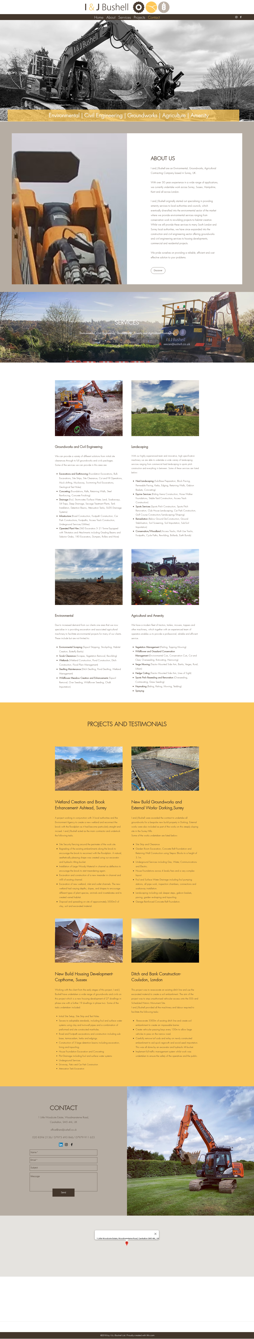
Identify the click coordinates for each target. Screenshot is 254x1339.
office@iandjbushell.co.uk (64, 1129)
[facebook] (240, 17)
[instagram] (236, 17)
